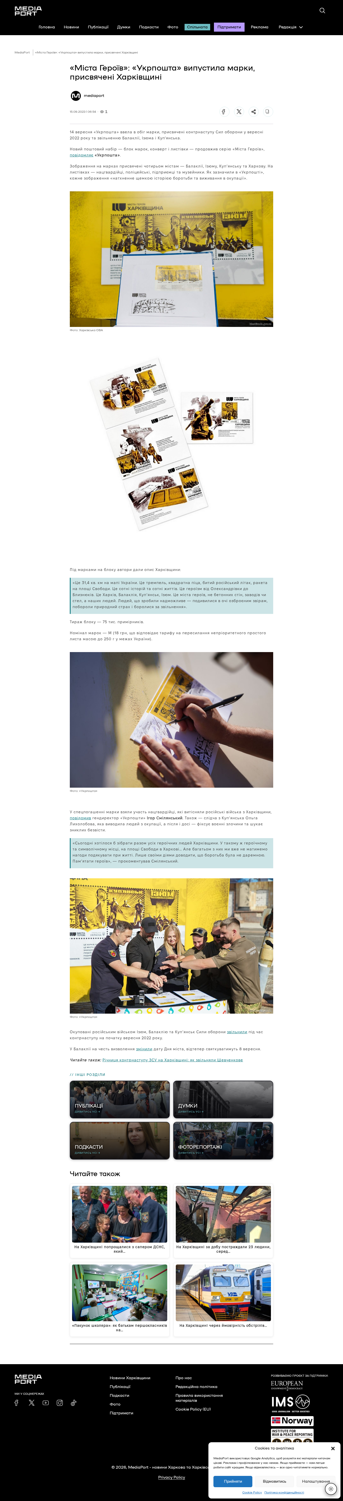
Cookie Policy (252, 1492)
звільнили (237, 1032)
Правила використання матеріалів (199, 1398)
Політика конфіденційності (284, 1492)
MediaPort (22, 52)
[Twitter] (239, 112)
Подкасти (149, 27)
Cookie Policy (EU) (193, 1409)
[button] (332, 1448)
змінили (144, 1049)
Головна (47, 27)
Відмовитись (274, 1481)
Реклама (259, 27)
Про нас (184, 1378)
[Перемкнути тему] (331, 1489)
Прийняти (233, 1481)
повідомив (80, 818)
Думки (123, 27)
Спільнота (197, 27)
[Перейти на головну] (28, 11)
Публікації (98, 27)
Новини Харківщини (130, 1378)
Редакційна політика (196, 1387)
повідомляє (81, 155)
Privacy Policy (171, 1477)
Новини (71, 27)
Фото (172, 27)
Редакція (288, 27)
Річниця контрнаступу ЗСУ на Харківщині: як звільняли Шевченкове (172, 1060)
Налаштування (316, 1481)
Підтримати (229, 27)
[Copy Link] (268, 112)
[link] (18, 1403)
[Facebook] (224, 112)
